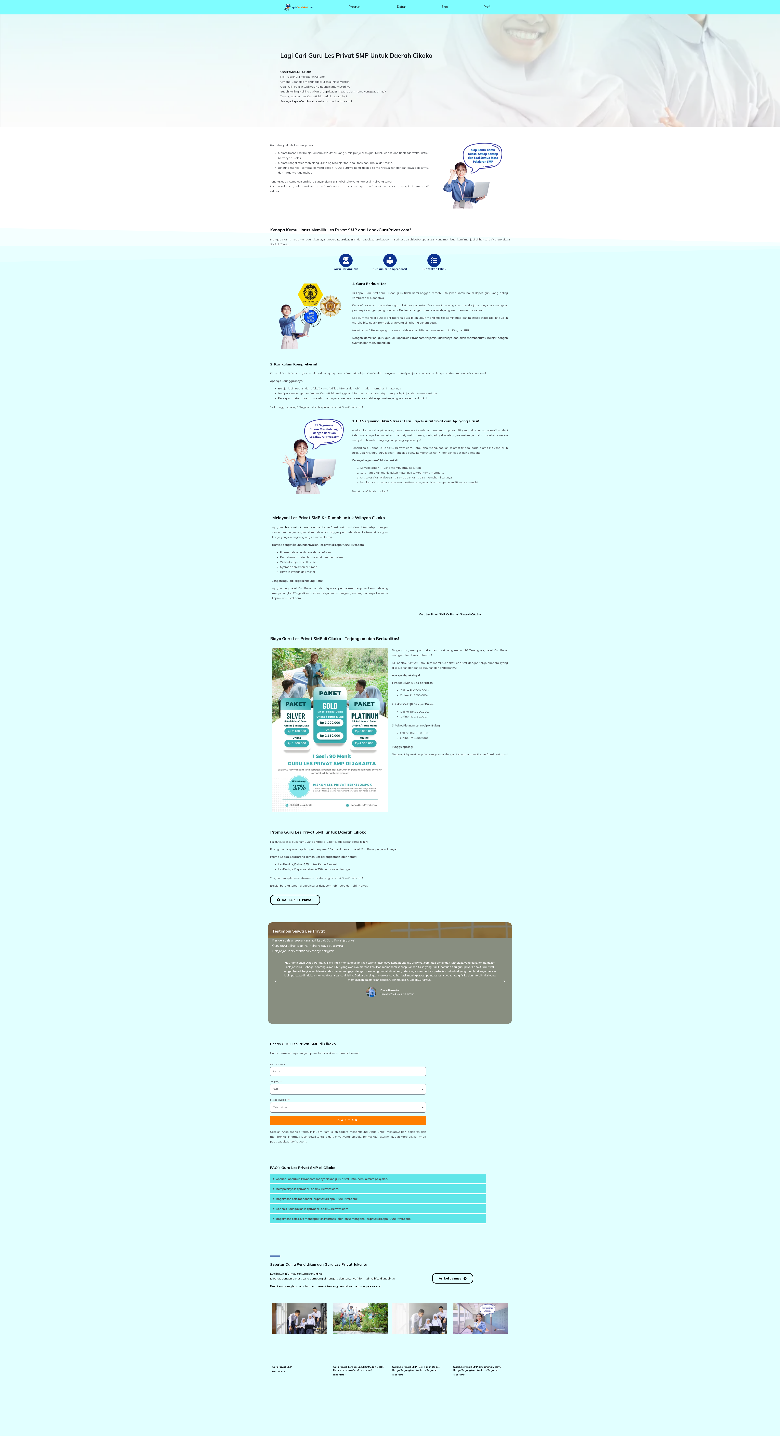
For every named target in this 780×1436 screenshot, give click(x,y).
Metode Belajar (279, 1099)
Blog (444, 7)
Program (355, 7)
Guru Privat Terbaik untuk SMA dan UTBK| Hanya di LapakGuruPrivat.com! (358, 1368)
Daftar (401, 7)
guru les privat (324, 91)
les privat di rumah (297, 527)
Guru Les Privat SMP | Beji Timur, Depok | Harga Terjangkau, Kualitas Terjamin (416, 1368)
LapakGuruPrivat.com (306, 101)
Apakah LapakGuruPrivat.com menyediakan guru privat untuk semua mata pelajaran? (332, 1179)
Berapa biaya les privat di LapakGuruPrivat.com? (307, 1188)
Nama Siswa (277, 1064)
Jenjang (275, 1081)
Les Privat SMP (346, 239)
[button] (275, 981)
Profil (487, 7)
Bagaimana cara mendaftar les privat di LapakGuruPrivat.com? (317, 1198)
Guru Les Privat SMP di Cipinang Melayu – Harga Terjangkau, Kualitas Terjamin (478, 1368)
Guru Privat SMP (282, 1366)
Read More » (278, 1371)
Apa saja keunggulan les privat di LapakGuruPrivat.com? (312, 1208)
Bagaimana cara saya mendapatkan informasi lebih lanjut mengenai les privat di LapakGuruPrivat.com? (343, 1218)
